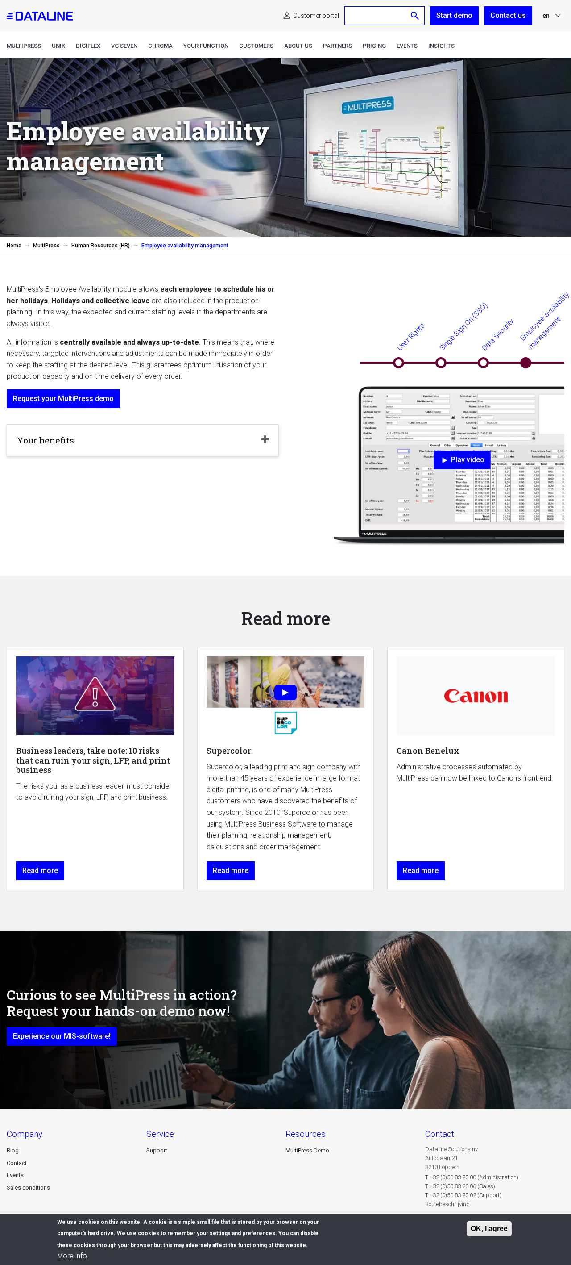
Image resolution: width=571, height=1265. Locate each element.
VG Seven (124, 45)
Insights (441, 45)
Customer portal (316, 15)
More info (72, 1256)
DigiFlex (88, 45)
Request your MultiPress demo (63, 398)
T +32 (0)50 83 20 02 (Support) (463, 1195)
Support (156, 1150)
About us (298, 45)
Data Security (498, 334)
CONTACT (439, 1134)
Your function (205, 45)
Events (407, 45)
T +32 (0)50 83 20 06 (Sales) (460, 1186)
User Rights (410, 336)
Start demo (454, 15)
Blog (13, 1150)
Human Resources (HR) (100, 245)
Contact (17, 1163)
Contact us (508, 15)
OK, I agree (489, 1228)
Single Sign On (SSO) (463, 326)
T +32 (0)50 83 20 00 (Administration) (471, 1177)
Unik (58, 45)
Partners (337, 45)
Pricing (374, 45)
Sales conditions (28, 1187)
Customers (256, 45)
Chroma (160, 45)
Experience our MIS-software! (62, 1036)
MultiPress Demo (307, 1150)
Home (14, 245)
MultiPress (24, 45)
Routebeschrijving (447, 1204)
